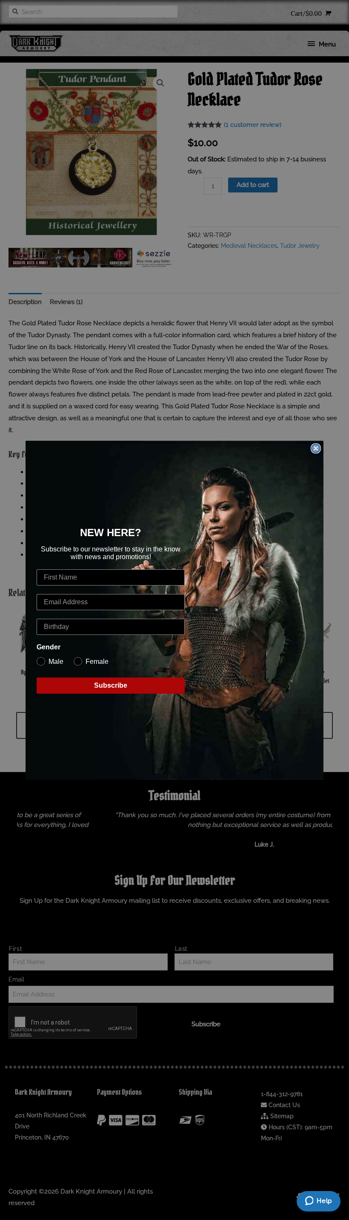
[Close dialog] (316, 448)
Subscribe (110, 685)
